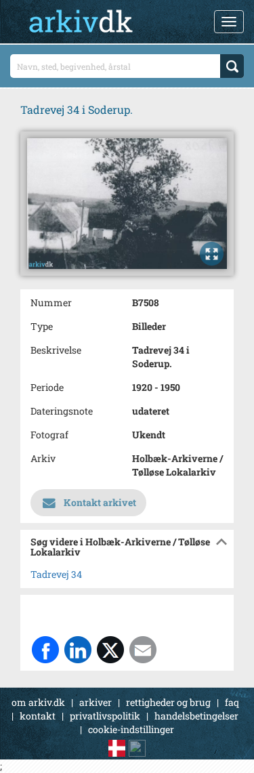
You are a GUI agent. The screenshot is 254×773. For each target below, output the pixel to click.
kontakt (38, 715)
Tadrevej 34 (56, 574)
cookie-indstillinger (131, 729)
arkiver (95, 702)
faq (232, 702)
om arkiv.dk (38, 702)
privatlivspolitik (105, 715)
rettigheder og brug (168, 702)
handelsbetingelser (196, 715)
